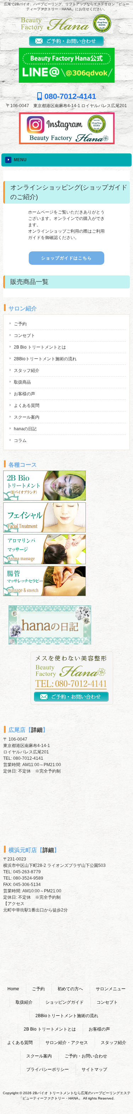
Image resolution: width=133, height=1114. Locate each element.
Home (13, 988)
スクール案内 (26, 417)
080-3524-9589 (28, 878)
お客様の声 (24, 393)
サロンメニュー (111, 988)
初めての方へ (70, 988)
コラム (20, 440)
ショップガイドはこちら (66, 258)
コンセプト (24, 335)
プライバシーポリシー (47, 1069)
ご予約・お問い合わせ (86, 1056)
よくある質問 (26, 405)
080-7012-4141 (69, 96)
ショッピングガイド (64, 1002)
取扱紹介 (24, 1002)
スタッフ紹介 (26, 370)
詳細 (37, 730)
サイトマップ (94, 1069)
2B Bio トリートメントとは (40, 347)
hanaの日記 (25, 428)
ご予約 (20, 323)
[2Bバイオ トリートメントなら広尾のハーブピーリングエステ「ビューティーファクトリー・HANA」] (66, 30)
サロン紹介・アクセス (66, 1042)
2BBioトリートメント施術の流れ (45, 358)
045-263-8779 (27, 871)
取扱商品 (22, 382)
